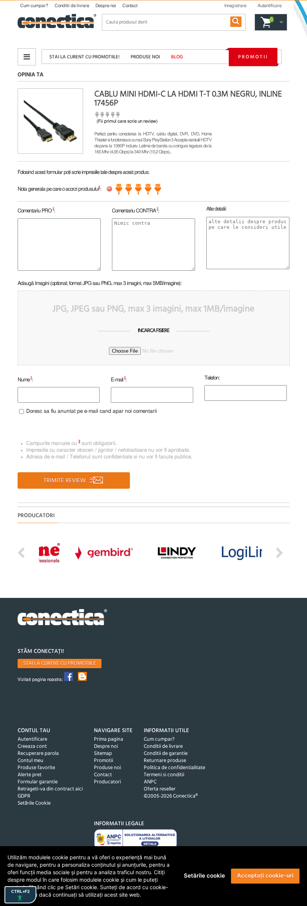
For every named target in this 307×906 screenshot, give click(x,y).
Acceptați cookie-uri (265, 875)
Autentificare (32, 739)
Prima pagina (108, 739)
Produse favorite (36, 768)
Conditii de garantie (166, 753)
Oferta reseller (160, 789)
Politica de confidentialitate (174, 768)
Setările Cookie (34, 803)
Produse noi (145, 57)
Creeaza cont (32, 746)
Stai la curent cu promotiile (59, 663)
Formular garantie (38, 782)
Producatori (107, 782)
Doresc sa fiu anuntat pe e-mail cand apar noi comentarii (91, 411)
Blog (177, 57)
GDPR (24, 796)
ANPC (150, 782)
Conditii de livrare (72, 5)
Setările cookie (204, 875)
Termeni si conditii (164, 775)
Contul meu (30, 760)
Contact (129, 5)
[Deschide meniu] (27, 56)
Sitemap (103, 753)
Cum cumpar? (34, 5)
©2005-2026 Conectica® (171, 796)
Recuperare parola (38, 753)
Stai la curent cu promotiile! (84, 57)
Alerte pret (30, 775)
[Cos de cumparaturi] (280, 22)
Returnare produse (165, 760)
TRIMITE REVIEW (65, 481)
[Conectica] (62, 618)
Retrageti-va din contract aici (50, 789)
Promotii (253, 57)
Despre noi (105, 5)
